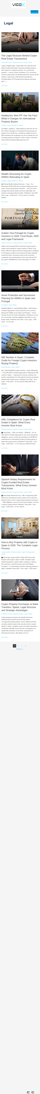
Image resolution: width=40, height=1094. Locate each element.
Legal (25, 62)
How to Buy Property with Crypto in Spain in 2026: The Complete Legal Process (19, 545)
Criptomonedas (16, 552)
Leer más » (4, 85)
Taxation (4, 125)
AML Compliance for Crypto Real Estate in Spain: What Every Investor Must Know (18, 422)
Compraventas (5, 367)
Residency (14, 125)
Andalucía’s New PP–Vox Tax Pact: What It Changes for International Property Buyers (19, 118)
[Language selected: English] (31, 1092)
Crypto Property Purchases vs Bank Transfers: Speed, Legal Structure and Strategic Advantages (19, 607)
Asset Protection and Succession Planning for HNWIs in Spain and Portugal (18, 298)
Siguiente (20, 649)
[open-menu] (34, 12)
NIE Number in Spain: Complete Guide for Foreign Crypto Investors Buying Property (19, 360)
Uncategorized (30, 552)
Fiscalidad (4, 305)
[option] (33, 1092)
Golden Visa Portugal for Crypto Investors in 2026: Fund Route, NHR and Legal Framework (20, 236)
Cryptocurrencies (6, 62)
